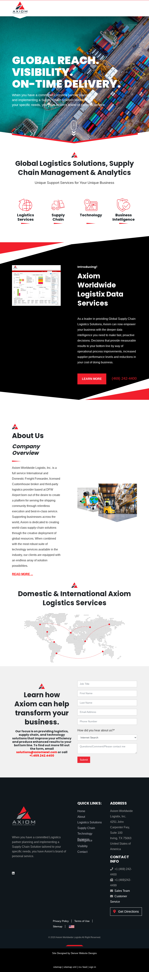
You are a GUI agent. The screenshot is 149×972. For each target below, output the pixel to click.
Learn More (92, 378)
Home (81, 811)
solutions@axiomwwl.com (36, 752)
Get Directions (128, 911)
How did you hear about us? (96, 730)
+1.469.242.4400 (41, 755)
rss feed (82, 967)
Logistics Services (25, 217)
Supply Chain (58, 217)
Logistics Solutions (89, 822)
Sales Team (122, 890)
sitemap (57, 967)
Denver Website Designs (84, 953)
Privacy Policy (61, 921)
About (81, 816)
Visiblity (82, 846)
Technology (91, 215)
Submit (84, 759)
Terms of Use (82, 921)
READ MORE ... (22, 574)
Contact (82, 851)
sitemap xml (70, 967)
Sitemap (57, 926)
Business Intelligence (123, 217)
